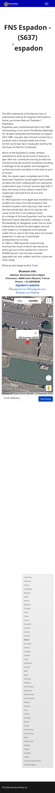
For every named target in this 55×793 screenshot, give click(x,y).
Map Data (30, 393)
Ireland (27, 667)
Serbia (26, 726)
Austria (27, 585)
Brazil (26, 597)
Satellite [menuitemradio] (33, 300)
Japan (26, 675)
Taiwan (26, 749)
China (26, 616)
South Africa (29, 729)
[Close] (35, 333)
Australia (27, 581)
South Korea (29, 733)
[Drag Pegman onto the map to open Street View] (48, 388)
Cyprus (26, 620)
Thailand (27, 753)
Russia (26, 722)
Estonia (27, 632)
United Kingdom (30, 765)
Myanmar (28, 690)
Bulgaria (27, 604)
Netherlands (29, 694)
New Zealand (29, 698)
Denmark (27, 624)
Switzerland (28, 741)
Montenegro (29, 686)
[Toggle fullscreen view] (48, 301)
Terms (50, 393)
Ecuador (27, 628)
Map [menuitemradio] (19, 300)
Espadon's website (27, 285)
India (26, 659)
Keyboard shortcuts (19, 393)
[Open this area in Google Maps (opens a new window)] (7, 392)
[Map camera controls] (48, 378)
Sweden (27, 745)
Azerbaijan (28, 589)
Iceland (27, 655)
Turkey (26, 757)
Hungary (27, 651)
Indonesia (28, 663)
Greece (27, 647)
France (26, 640)
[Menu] (46, 4)
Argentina (28, 577)
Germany (27, 643)
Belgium (27, 593)
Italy (25, 671)
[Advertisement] (27, 82)
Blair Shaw (32, 265)
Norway (27, 706)
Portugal (27, 718)
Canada (27, 608)
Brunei (26, 601)
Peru (26, 710)
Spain (26, 737)
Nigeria (27, 702)
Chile (26, 612)
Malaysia (27, 683)
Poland (26, 714)
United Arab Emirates (32, 761)
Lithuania (27, 679)
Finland (27, 636)
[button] (27, 342)
